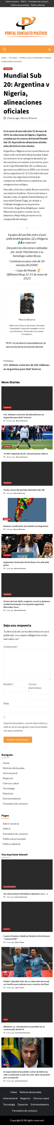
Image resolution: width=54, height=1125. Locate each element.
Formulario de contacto (38, 1)
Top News (8, 69)
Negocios (8, 778)
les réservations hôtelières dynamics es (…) (25, 893)
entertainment (10, 887)
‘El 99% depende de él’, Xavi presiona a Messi (25, 453)
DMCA (24, 1)
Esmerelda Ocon (20, 897)
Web (6, 703)
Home (6, 762)
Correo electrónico (34, 688)
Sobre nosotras (12, 1)
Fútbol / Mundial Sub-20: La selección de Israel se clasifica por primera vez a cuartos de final (26, 983)
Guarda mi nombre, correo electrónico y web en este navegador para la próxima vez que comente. (25, 727)
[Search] (49, 49)
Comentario (10, 646)
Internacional (10, 773)
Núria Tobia (19, 942)
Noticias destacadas (14, 768)
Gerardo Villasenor (22, 1033)
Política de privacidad (20, 5)
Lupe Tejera (19, 988)
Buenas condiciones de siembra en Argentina (25, 526)
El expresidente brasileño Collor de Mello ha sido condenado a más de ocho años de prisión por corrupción (26, 1074)
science (7, 929)
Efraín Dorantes (21, 1081)
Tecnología (9, 788)
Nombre (8, 684)
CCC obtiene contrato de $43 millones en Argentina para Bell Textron (26, 365)
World (6, 1065)
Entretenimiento (12, 798)
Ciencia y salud (11, 783)
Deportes (8, 793)
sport (6, 974)
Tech (5, 1019)
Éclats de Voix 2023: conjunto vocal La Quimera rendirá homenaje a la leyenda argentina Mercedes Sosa (26, 604)
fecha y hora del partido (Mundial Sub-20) (24, 489)
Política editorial (38, 5)
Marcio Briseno (28, 118)
